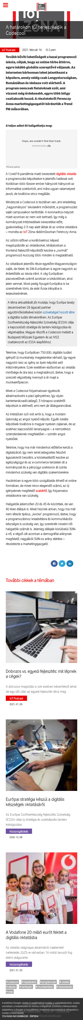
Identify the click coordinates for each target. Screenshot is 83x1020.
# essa (9, 991)
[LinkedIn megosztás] (69, 563)
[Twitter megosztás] (62, 563)
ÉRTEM (34, 1016)
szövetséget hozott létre (59, 312)
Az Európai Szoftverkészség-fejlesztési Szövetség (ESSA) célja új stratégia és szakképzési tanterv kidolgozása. (38, 819)
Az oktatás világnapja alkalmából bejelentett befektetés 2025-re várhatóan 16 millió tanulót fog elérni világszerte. (39, 952)
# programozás (48, 981)
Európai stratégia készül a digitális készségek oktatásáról (35, 802)
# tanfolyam (25, 986)
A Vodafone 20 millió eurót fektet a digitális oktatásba (36, 935)
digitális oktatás (66, 174)
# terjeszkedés (64, 986)
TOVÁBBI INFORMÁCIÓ (15, 1016)
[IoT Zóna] (41, 6)
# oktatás (64, 981)
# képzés (11, 986)
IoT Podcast (16, 698)
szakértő (41, 491)
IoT (25, 232)
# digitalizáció (29, 981)
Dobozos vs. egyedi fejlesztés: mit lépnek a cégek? (41, 674)
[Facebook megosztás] (54, 563)
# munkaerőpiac (44, 986)
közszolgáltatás (19, 831)
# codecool (12, 981)
